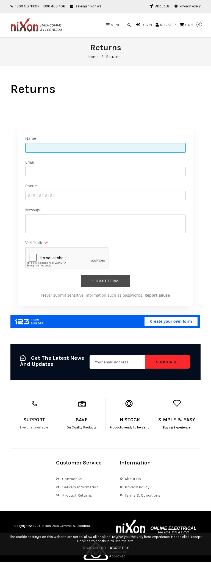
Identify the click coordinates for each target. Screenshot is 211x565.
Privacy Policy (190, 6)
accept (119, 548)
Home (93, 56)
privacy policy (94, 548)
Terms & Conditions (142, 495)
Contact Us (71, 479)
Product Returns (76, 495)
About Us (162, 6)
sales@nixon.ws (88, 6)
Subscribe (167, 361)
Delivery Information (80, 487)
